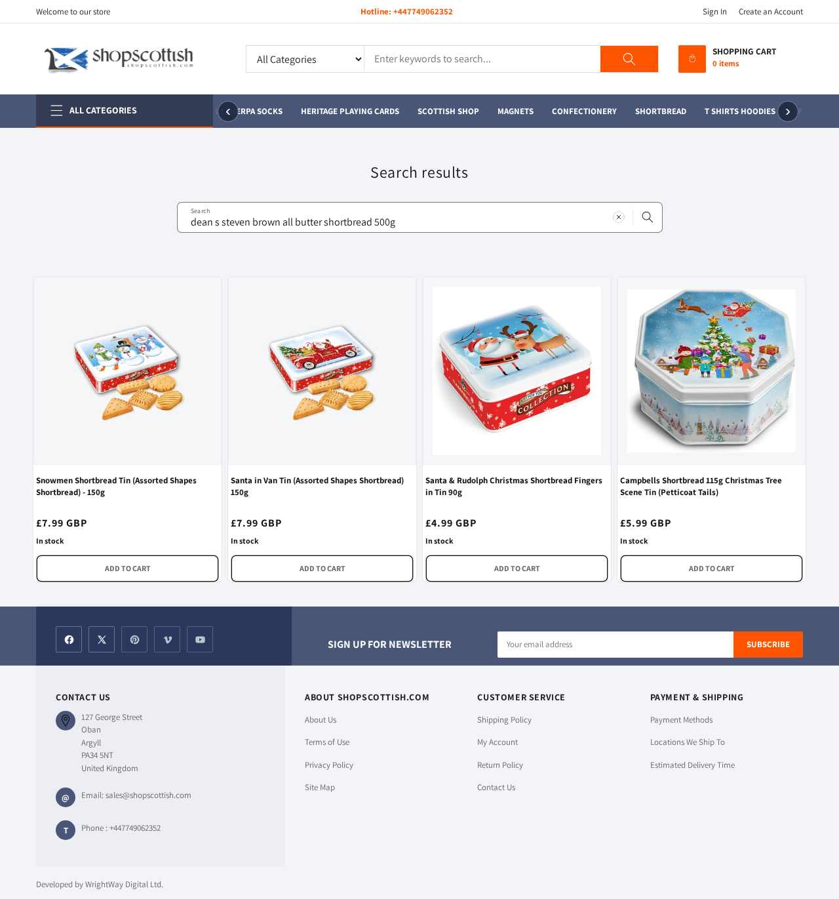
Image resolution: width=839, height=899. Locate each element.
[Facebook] (69, 639)
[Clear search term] (618, 217)
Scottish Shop (447, 111)
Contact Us (496, 787)
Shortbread (659, 111)
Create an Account (771, 11)
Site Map (320, 787)
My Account (497, 742)
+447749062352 (423, 11)
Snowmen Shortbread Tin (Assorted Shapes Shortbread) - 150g (116, 486)
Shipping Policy (504, 719)
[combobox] (420, 217)
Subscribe (768, 644)
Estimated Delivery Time (692, 764)
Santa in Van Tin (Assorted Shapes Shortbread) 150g (317, 486)
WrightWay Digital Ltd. (124, 884)
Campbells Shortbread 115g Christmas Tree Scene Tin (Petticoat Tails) (701, 486)
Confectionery (583, 111)
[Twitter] (101, 639)
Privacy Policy (329, 764)
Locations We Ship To (687, 742)
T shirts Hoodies (738, 111)
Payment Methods (681, 719)
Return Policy (500, 764)
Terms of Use (327, 742)
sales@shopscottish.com (148, 795)
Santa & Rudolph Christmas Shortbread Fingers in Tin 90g (513, 486)
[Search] (629, 59)
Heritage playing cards (349, 111)
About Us (320, 719)
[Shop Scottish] (131, 59)
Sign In (715, 11)
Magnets (514, 111)
